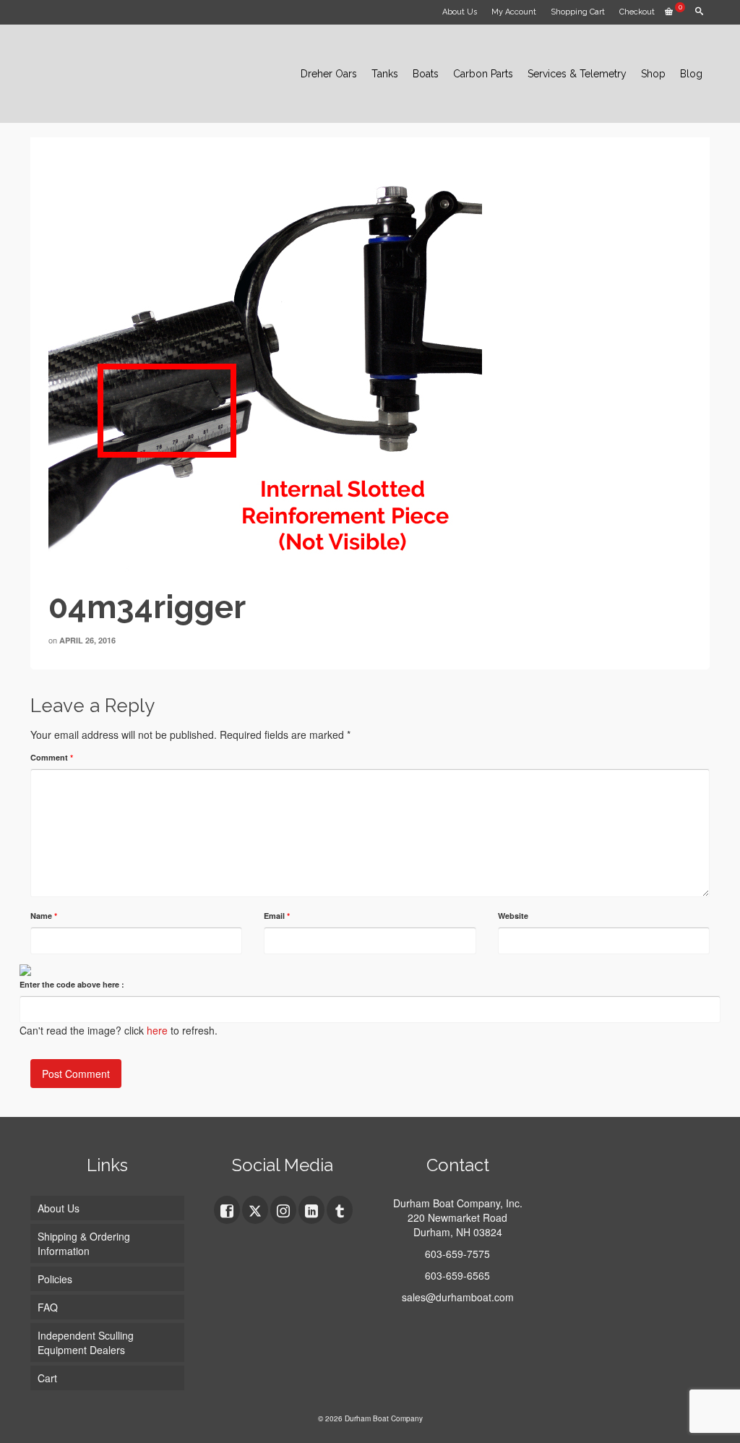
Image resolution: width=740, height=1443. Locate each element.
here (157, 1030)
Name (43, 915)
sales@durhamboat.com (458, 1297)
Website (513, 915)
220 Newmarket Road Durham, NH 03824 (457, 1224)
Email (277, 915)
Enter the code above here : (72, 984)
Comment (51, 757)
